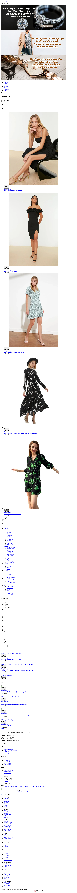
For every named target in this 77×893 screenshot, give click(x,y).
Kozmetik (6, 570)
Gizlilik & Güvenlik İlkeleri (10, 750)
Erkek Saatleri (10, 544)
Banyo (8, 596)
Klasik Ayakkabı (11, 552)
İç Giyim (6, 90)
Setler (8, 567)
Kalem (8, 584)
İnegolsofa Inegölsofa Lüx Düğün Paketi (11, 659)
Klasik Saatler (10, 539)
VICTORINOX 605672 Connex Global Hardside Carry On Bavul (17, 715)
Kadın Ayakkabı (10, 555)
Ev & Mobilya (7, 592)
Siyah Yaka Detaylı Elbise (10, 271)
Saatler (5, 537)
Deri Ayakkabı (10, 551)
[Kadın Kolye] (33, 29)
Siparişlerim (6, 759)
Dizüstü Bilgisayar (11, 561)
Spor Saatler (9, 540)
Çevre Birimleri (10, 562)
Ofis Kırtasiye (7, 578)
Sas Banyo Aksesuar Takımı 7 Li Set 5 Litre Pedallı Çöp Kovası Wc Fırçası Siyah (24, 786)
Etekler (5, 87)
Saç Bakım (9, 575)
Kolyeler (9, 566)
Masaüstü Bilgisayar (11, 559)
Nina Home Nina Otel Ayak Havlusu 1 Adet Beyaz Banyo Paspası (17, 670)
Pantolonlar (6, 85)
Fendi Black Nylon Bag (6, 681)
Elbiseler (6, 86)
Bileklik (8, 569)
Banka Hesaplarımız (8, 747)
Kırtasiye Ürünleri (11, 582)
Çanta (5, 585)
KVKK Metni (7, 751)
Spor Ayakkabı (10, 550)
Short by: (3, 100)
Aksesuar (6, 563)
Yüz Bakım (9, 574)
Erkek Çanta (10, 588)
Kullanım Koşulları (8, 749)
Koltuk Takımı (10, 593)
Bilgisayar (6, 556)
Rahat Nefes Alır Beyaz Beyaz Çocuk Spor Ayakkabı (14, 692)
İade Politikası (7, 753)
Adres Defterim (7, 763)
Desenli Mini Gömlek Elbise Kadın (12, 514)
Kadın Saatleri (10, 543)
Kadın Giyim (7, 82)
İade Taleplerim (7, 764)
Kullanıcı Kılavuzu (8, 770)
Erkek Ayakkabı (10, 554)
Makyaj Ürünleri (11, 577)
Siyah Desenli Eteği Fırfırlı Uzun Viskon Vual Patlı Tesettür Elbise (20, 433)
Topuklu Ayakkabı (11, 548)
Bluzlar (5, 83)
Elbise (6, 781)
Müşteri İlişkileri (7, 773)
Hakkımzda (6, 746)
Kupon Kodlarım (8, 761)
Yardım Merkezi (7, 771)
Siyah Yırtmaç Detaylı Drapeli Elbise (13, 190)
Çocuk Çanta (10, 589)
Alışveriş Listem (7, 760)
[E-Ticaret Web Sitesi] (38, 891)
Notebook (9, 558)
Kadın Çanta (10, 586)
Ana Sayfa (6, 1)
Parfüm (8, 571)
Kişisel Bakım (10, 573)
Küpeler (8, 565)
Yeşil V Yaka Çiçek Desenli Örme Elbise (14, 352)
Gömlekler (6, 89)
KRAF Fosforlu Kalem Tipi (22, 791)
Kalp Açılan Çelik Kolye (7, 725)
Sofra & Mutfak (10, 594)
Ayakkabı (6, 546)
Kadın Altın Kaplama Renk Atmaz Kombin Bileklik (14, 704)
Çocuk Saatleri (10, 542)
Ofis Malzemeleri (11, 579)
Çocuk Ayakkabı (11, 547)
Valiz (8, 590)
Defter (8, 581)
